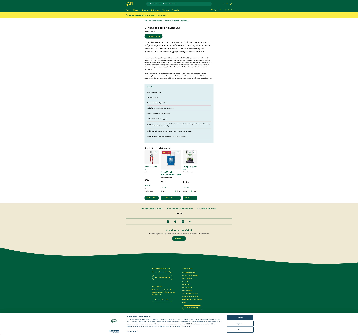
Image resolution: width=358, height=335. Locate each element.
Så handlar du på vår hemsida (192, 299)
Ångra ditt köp (187, 278)
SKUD (184, 302)
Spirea (186, 20)
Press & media (187, 287)
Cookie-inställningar (192, 308)
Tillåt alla (240, 317)
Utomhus (168, 20)
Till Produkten (153, 198)
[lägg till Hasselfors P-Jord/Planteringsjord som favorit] (178, 152)
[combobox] (180, 3)
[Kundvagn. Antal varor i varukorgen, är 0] (230, 3)
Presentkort (186, 284)
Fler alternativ (131, 331)
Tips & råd (148, 20)
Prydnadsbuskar (177, 20)
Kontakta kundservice (162, 277)
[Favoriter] (223, 3)
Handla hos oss (187, 290)
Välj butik (229, 10)
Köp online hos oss (153, 36)
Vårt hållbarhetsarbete (190, 293)
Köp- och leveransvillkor (190, 275)
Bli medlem (179, 238)
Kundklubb (221, 10)
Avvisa (240, 330)
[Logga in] (227, 3)
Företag (213, 10)
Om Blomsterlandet (189, 272)
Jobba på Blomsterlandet (190, 296)
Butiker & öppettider (162, 300)
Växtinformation (157, 20)
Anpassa (239, 323)
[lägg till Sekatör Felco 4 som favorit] (156, 152)
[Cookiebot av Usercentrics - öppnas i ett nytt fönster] (114, 331)
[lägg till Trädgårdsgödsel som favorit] (194, 152)
